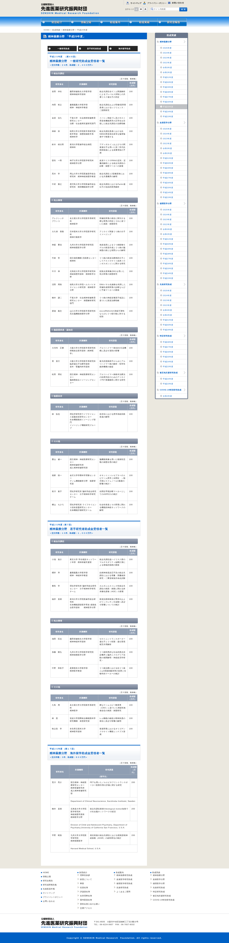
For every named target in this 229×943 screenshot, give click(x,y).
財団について (86, 879)
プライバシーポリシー (53, 897)
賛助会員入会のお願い (90, 904)
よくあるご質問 (123, 892)
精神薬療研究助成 (113, 22)
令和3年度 (167, 67)
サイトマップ (49, 893)
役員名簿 (84, 887)
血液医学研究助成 (124, 879)
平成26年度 (168, 102)
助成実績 (56, 30)
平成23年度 (168, 116)
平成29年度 (168, 87)
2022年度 (167, 63)
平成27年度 (168, 97)
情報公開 (84, 22)
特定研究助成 (166, 336)
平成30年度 (168, 82)
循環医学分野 (166, 203)
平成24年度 (168, 112)
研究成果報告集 (50, 885)
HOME (47, 30)
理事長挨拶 (85, 875)
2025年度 (167, 48)
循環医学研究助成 (124, 883)
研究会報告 (172, 22)
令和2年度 (167, 72)
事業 (82, 883)
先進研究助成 (166, 284)
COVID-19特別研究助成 (170, 390)
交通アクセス (86, 908)
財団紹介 (55, 22)
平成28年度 (168, 92)
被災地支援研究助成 (169, 373)
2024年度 (167, 53)
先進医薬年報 (49, 889)
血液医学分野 (166, 123)
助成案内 (120, 872)
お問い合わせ (49, 901)
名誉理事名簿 (86, 896)
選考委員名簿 (86, 900)
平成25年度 (168, 107)
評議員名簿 (85, 892)
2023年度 (167, 58)
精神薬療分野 (143, 22)
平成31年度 (168, 77)
